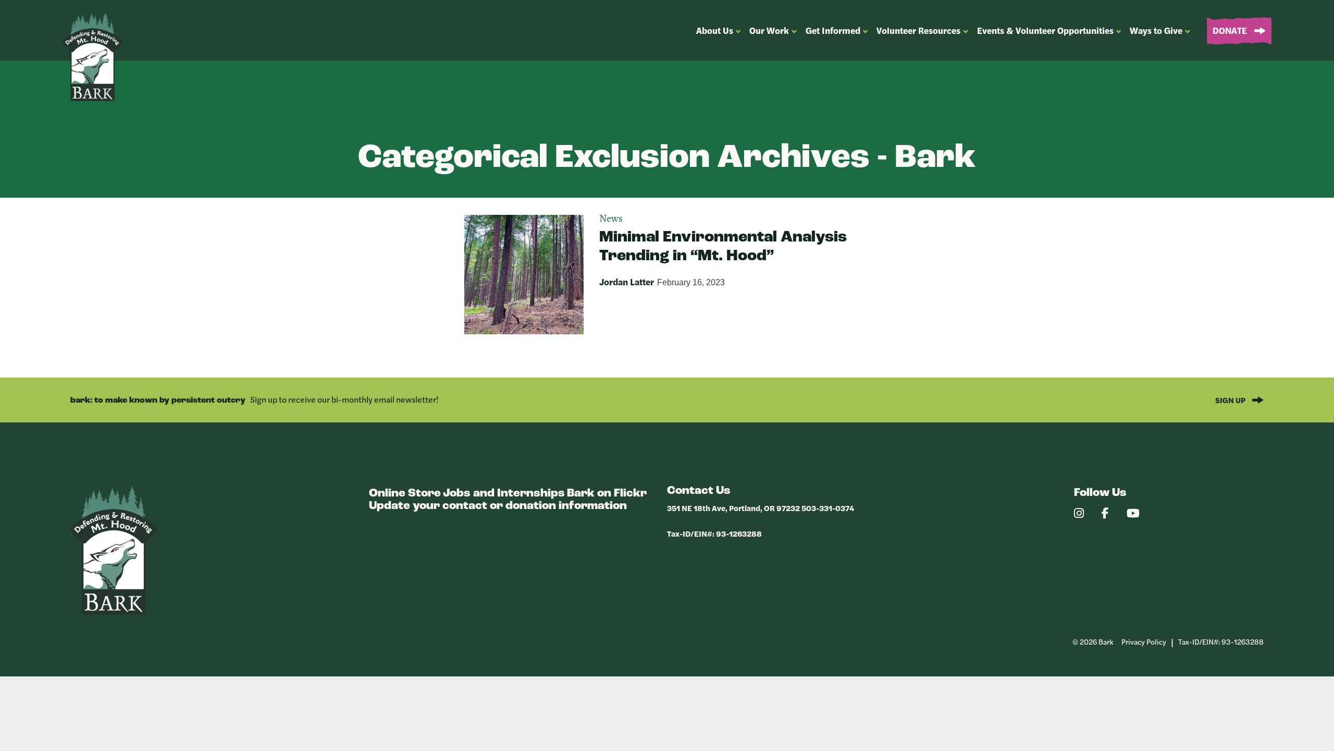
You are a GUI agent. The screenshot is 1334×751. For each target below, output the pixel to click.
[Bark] (113, 611)
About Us (714, 30)
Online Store (405, 494)
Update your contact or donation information (498, 506)
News (611, 219)
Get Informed (833, 30)
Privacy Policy (1143, 641)
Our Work (769, 30)
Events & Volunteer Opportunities (1045, 30)
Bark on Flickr (607, 494)
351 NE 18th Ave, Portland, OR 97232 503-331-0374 (760, 507)
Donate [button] (1231, 30)
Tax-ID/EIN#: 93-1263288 (714, 533)
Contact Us (699, 491)
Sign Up (1231, 399)
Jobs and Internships (504, 494)
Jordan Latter (626, 281)
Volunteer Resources (918, 30)
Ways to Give (1156, 30)
